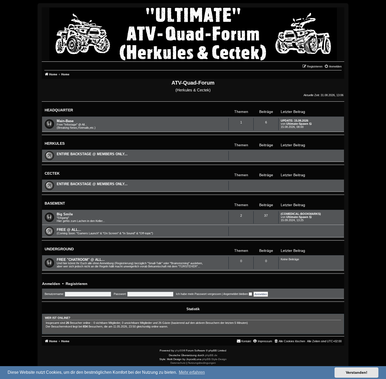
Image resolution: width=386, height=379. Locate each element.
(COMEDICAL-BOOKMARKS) (301, 213)
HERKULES (55, 143)
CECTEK (52, 173)
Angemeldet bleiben (236, 293)
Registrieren (76, 284)
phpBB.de (211, 355)
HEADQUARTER (59, 110)
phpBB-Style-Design (214, 359)
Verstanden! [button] (356, 372)
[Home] (193, 33)
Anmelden (51, 284)
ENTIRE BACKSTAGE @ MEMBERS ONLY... (92, 154)
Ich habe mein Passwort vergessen (198, 293)
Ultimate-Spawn (297, 123)
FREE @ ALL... (69, 230)
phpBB (179, 350)
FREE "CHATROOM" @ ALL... (81, 260)
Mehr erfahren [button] (192, 372)
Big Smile (65, 214)
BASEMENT (55, 203)
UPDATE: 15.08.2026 (294, 120)
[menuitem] (333, 66)
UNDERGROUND (59, 249)
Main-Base (65, 121)
